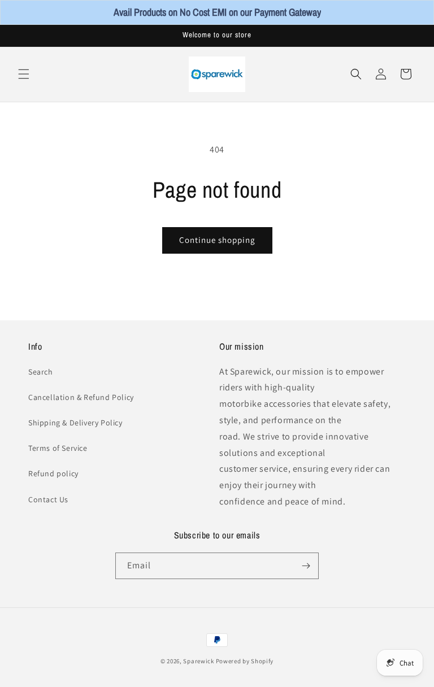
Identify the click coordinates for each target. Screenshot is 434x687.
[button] (23, 74)
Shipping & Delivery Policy (75, 423)
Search (40, 372)
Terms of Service (58, 448)
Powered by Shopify (245, 661)
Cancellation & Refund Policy (81, 397)
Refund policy (53, 473)
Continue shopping (217, 239)
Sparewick (198, 661)
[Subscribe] (305, 566)
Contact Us (48, 499)
